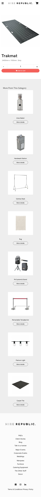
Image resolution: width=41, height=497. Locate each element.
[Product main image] (20, 31)
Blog (20, 442)
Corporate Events (20, 453)
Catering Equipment (20, 467)
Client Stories (21, 439)
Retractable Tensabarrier (20, 320)
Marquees (20, 461)
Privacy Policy (28, 489)
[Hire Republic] (20, 3)
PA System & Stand (20, 280)
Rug (20, 239)
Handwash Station (20, 158)
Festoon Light (20, 360)
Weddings (20, 456)
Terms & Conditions (15, 489)
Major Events (20, 450)
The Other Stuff (20, 471)
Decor (20, 474)
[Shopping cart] (37, 3)
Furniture (20, 464)
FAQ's (20, 435)
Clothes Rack (20, 199)
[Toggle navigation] (2, 3)
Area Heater (20, 118)
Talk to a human (20, 446)
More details (21, 122)
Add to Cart (21, 70)
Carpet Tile (20, 401)
